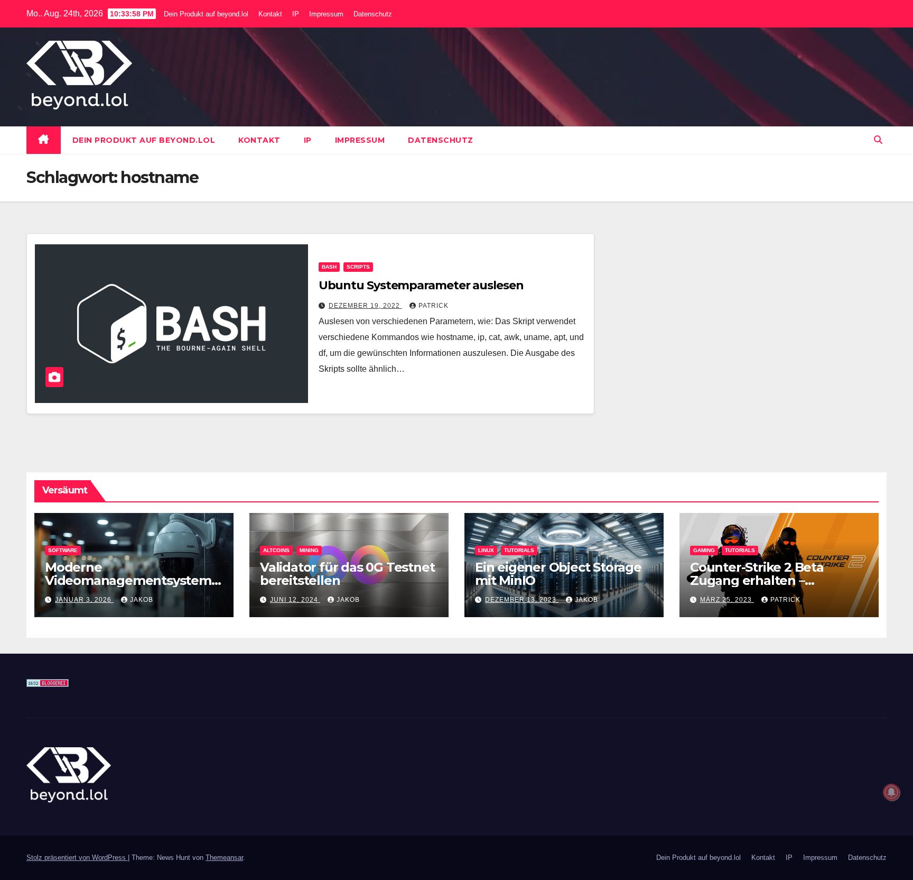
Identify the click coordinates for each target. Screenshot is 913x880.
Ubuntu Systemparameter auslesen (421, 285)
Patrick (433, 305)
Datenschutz (372, 14)
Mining (309, 550)
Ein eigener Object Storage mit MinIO (558, 574)
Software (63, 550)
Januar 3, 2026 (84, 599)
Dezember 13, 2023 (521, 599)
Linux (486, 550)
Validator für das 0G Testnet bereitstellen (347, 574)
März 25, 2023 (727, 599)
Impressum (326, 14)
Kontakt (270, 14)
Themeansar (224, 857)
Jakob (141, 599)
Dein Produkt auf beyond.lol (206, 14)
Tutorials (519, 550)
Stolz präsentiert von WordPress (77, 857)
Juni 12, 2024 (295, 599)
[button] (878, 139)
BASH (329, 267)
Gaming (704, 550)
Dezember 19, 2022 (365, 305)
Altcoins (276, 550)
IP (295, 14)
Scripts (358, 267)
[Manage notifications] (891, 792)
